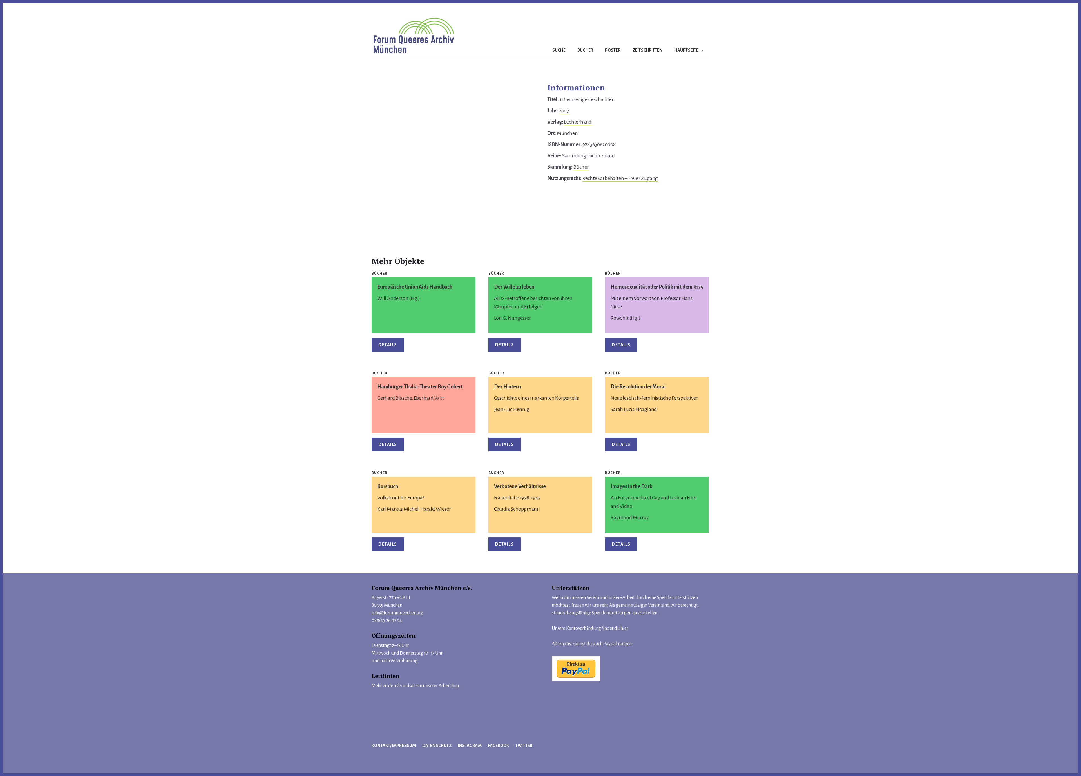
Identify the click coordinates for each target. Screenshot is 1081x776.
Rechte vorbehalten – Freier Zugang (620, 178)
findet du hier (614, 628)
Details (387, 345)
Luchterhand (577, 122)
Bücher (581, 167)
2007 (564, 111)
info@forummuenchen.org (397, 612)
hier (455, 685)
